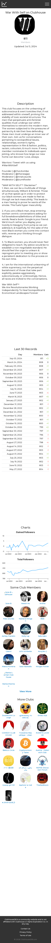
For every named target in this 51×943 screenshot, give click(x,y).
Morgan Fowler (42, 666)
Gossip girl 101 (8, 785)
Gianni (8, 651)
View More (25, 691)
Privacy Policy (26, 932)
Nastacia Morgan (25, 620)
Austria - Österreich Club (42, 751)
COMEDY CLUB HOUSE (8, 734)
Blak (42, 619)
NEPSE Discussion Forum (42, 769)
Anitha (42, 603)
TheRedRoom (42, 785)
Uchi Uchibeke (25, 651)
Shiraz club (42, 715)
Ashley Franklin (8, 636)
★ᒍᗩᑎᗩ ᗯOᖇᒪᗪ (8, 802)
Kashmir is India (25, 786)
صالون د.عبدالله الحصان (25, 769)
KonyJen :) (42, 651)
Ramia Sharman (8, 685)
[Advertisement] (25, 76)
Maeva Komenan (8, 667)
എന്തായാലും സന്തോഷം (25, 716)
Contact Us (25, 929)
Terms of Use (25, 935)
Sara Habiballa (25, 666)
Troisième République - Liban (25, 734)
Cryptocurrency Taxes (25, 751)
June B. (8, 603)
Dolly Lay (25, 636)
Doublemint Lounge (8, 716)
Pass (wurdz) (8, 619)
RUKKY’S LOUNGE (42, 734)
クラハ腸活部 (9, 768)
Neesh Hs (25, 603)
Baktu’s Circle (8, 750)
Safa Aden (42, 636)
